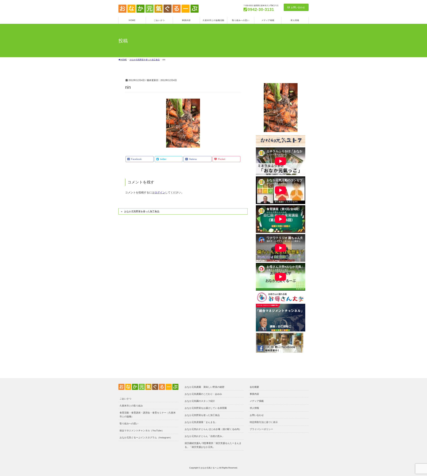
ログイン (159, 192)
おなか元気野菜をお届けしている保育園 (206, 408)
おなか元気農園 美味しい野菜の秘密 (204, 387)
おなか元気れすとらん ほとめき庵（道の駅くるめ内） (213, 429)
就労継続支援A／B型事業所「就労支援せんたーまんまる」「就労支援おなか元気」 (213, 445)
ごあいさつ (125, 398)
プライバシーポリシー (261, 429)
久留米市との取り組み (131, 405)
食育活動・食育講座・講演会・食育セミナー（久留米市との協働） (148, 414)
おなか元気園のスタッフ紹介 (200, 401)
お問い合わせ (298, 7)
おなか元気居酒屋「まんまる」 (201, 422)
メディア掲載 (257, 401)
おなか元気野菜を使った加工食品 (141, 211)
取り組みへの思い (129, 423)
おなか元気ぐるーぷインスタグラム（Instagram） (146, 437)
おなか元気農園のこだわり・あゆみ (203, 394)
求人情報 (254, 408)
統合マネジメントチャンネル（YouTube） (142, 430)
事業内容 (254, 394)
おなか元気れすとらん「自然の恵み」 (204, 436)
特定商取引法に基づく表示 (264, 422)
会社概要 (254, 387)
